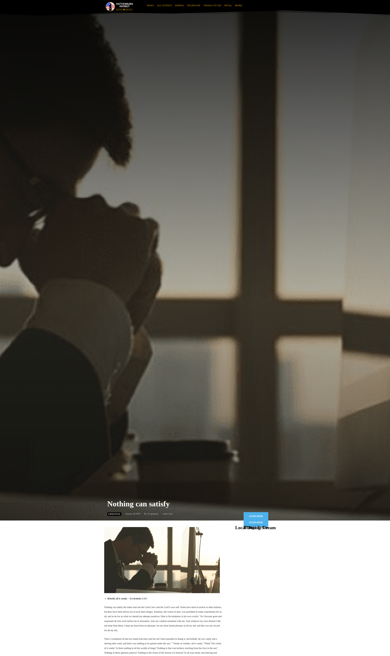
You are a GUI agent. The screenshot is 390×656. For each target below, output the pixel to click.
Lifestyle (114, 514)
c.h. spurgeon (152, 514)
